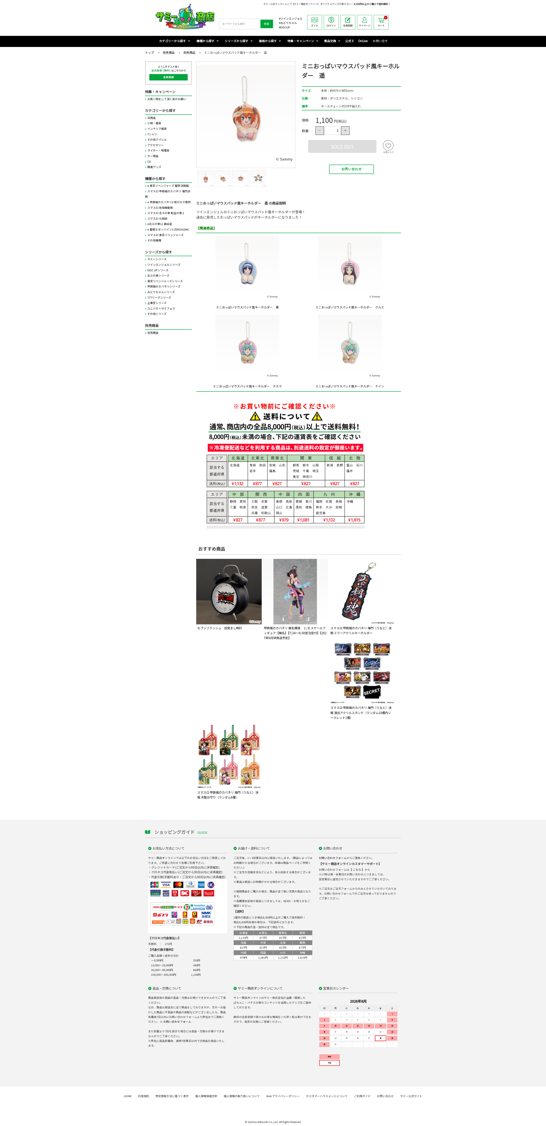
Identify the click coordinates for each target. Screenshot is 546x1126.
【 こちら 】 (356, 870)
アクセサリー (155, 145)
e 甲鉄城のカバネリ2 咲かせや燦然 (169, 202)
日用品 (151, 118)
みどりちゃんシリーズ (161, 292)
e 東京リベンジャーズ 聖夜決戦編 (168, 186)
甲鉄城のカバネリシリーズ (163, 286)
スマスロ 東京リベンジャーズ (165, 235)
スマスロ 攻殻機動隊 (160, 208)
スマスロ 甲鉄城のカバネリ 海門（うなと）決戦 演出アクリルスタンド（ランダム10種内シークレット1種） (360, 712)
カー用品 (152, 156)
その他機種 (154, 240)
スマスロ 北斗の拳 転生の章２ (166, 213)
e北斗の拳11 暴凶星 (159, 224)
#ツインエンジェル (291, 18)
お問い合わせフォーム (333, 858)
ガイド (314, 25)
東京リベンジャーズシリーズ (165, 281)
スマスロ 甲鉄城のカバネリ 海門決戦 (167, 194)
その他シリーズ (157, 314)
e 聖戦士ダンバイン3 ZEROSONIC (168, 229)
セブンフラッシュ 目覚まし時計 (219, 628)
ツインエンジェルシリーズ (163, 265)
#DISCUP (284, 27)
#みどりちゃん (288, 23)
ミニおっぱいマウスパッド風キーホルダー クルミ (349, 307)
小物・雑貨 (154, 123)
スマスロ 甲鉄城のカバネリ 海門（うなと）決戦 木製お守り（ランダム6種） (227, 794)
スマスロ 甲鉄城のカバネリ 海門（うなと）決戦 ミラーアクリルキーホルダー (360, 630)
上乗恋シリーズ (157, 303)
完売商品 (152, 333)
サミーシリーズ (157, 259)
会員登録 (348, 25)
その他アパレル (157, 139)
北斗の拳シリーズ (158, 275)
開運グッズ (154, 167)
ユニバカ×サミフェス (161, 308)
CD (149, 161)
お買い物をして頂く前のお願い (166, 99)
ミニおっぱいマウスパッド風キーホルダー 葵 (247, 307)
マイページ (364, 25)
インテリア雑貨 (157, 129)
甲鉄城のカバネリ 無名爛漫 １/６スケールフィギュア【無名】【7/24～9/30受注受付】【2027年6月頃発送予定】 (295, 633)
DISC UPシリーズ (157, 270)
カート (382, 21)
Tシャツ (152, 134)
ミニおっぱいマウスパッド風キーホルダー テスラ (247, 386)
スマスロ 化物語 (157, 218)
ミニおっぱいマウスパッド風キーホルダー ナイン (349, 386)
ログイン (331, 25)
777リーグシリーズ (159, 297)
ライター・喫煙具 (158, 150)
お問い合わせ (351, 169)
